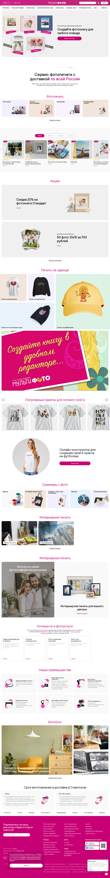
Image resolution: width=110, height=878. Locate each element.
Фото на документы (70, 824)
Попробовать (81, 38)
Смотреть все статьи (55, 777)
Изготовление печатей (71, 829)
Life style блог (68, 845)
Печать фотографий (17, 7)
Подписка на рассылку (50, 849)
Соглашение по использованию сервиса (54, 864)
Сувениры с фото (71, 7)
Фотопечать (7, 812)
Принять (26, 865)
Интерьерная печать (85, 7)
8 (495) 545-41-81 (70, 851)
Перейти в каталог (55, 120)
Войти (104, 2)
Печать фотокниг (48, 826)
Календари (61, 101)
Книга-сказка (60, 7)
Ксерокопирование (70, 826)
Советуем (50, 136)
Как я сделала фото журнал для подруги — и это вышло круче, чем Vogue (85, 746)
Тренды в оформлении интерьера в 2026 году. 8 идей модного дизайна (27, 769)
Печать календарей (49, 833)
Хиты (40, 136)
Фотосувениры (88, 812)
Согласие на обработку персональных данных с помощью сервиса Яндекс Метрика (66, 866)
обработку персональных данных (30, 857)
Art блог (20, 812)
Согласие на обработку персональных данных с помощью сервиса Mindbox (64, 869)
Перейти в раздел (82, 613)
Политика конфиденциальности (81, 871)
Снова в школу (30, 7)
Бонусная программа (50, 842)
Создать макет (75, 463)
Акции (88, 824)
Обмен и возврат (48, 854)
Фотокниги (6, 7)
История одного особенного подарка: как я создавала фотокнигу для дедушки (85, 771)
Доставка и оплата (49, 847)
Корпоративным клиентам (51, 852)
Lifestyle (74, 812)
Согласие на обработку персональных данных (80, 864)
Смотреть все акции (55, 260)
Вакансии (102, 812)
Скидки (70, 136)
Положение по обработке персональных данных (56, 871)
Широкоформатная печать (72, 833)
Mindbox (12, 860)
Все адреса (67, 855)
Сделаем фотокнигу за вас (45, 7)
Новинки (61, 136)
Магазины (31, 812)
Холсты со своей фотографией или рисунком (28, 568)
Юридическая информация (94, 831)
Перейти (5, 658)
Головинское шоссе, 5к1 (72, 853)
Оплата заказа (90, 833)
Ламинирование (61, 812)
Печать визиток (45, 812)
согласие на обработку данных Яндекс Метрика (26, 859)
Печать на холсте (49, 831)
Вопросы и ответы (49, 845)
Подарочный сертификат (51, 836)
